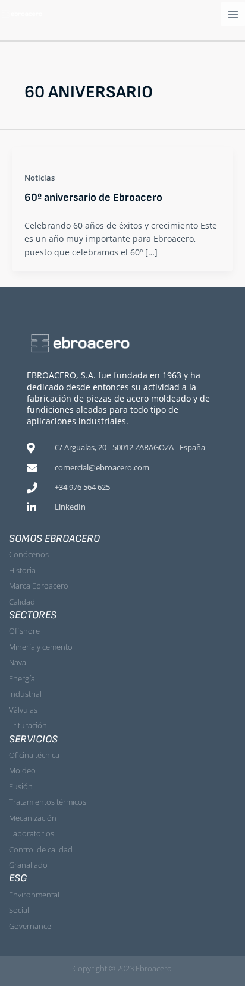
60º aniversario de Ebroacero (93, 197)
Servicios (33, 739)
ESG (18, 878)
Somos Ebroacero (54, 538)
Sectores (32, 615)
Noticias (39, 177)
